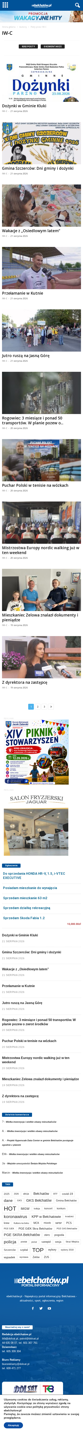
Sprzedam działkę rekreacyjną (26, 908)
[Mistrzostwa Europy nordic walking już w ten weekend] (41, 523)
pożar (34, 1242)
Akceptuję (13, 1425)
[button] (76, 5)
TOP (38, 1250)
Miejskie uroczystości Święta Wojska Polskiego (32, 1163)
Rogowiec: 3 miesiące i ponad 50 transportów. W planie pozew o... (32, 420)
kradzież (69, 1216)
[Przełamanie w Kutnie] (41, 268)
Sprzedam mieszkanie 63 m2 (25, 898)
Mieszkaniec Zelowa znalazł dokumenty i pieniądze (40, 617)
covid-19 (67, 1193)
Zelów (36, 1257)
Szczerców (10, 1250)
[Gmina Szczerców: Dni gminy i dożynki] (41, 143)
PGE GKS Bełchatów (67, 1228)
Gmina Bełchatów (66, 1200)
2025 (6, 1194)
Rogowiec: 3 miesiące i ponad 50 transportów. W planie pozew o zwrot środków (39, 1022)
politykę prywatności (46, 1407)
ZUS (46, 1257)
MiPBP (58, 1223)
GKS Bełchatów (39, 1200)
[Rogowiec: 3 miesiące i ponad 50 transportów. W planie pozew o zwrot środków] (41, 393)
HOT (10, 1208)
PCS (69, 1223)
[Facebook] (34, 1308)
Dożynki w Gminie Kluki (24, 106)
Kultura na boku (21, 1223)
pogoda (59, 1234)
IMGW (25, 1208)
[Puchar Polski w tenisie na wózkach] (41, 460)
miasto (47, 1223)
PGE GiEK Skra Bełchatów (35, 1228)
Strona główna (9, 26)
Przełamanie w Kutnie (22, 293)
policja (10, 1241)
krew (6, 1222)
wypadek (9, 1257)
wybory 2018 (67, 1250)
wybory (52, 1249)
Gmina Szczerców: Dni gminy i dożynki (38, 168)
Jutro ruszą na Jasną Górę (26, 355)
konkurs (61, 1208)
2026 (16, 1194)
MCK (36, 1222)
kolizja (37, 1208)
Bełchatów (41, 1194)
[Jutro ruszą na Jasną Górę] (41, 330)
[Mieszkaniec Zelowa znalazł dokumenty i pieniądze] (41, 590)
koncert (48, 1208)
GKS (19, 1200)
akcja (26, 1193)
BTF (55, 1194)
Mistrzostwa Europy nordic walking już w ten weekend (40, 550)
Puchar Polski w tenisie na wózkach (35, 485)
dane (8, 1200)
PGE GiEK (9, 1228)
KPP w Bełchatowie (46, 1217)
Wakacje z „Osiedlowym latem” (31, 230)
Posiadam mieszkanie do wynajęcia (30, 888)
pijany (47, 1235)
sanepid (46, 1241)
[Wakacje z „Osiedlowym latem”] (41, 205)
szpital (24, 1249)
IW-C (4, 111)
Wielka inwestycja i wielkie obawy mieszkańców (31, 1122)
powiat (24, 1241)
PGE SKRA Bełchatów (22, 1235)
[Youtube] (50, 1308)
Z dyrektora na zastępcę (24, 682)
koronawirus (15, 1216)
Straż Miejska (72, 1241)
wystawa (24, 1257)
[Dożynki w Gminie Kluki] (41, 81)
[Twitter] (42, 1308)
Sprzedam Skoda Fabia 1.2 (24, 918)
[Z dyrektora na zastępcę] (41, 657)
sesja (58, 1241)
